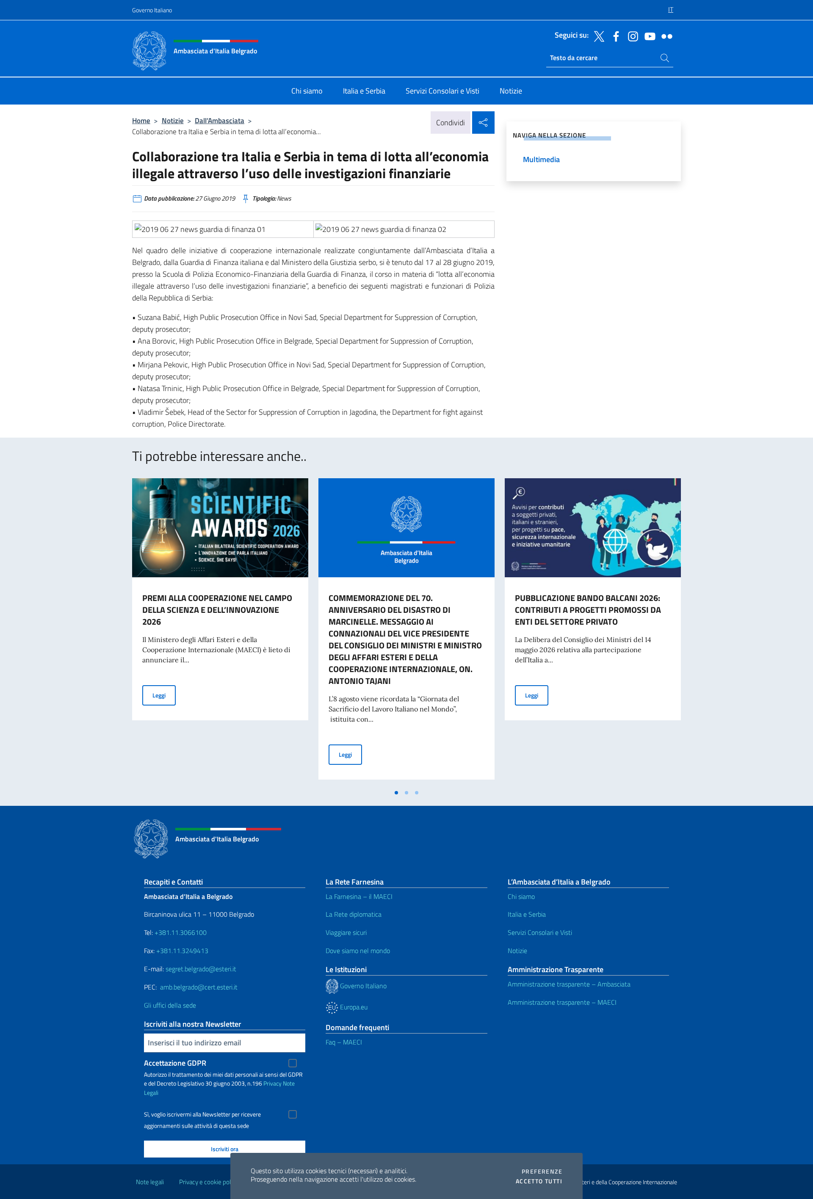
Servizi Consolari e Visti (540, 932)
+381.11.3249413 (182, 950)
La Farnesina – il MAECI (359, 896)
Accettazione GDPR (175, 1063)
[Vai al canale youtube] (647, 35)
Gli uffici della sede (170, 1005)
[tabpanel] (220, 631)
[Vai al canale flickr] (664, 35)
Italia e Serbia (527, 914)
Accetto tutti (539, 1181)
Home (141, 120)
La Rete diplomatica (354, 914)
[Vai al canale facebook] (614, 35)
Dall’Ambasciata (219, 120)
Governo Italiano (152, 10)
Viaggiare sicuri (346, 932)
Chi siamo (521, 896)
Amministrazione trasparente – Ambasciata (569, 984)
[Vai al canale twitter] (597, 35)
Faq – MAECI (344, 1042)
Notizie (173, 120)
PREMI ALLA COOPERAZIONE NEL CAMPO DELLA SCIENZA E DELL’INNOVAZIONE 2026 (217, 609)
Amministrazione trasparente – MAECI (562, 1002)
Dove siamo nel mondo (358, 950)
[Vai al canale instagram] (630, 35)
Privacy (272, 1083)
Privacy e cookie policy (208, 1182)
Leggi (164, 695)
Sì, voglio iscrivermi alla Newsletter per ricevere (202, 1114)
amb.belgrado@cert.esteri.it (199, 987)
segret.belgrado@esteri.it (201, 969)
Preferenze (542, 1171)
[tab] (396, 792)
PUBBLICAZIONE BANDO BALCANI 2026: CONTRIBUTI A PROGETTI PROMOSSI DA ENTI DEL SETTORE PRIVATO (588, 609)
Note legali (150, 1182)
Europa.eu (353, 1007)
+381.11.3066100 (181, 932)
